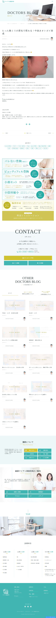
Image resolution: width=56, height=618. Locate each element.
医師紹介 (41, 492)
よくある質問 (46, 457)
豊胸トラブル (38, 148)
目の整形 (5, 563)
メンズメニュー (48, 560)
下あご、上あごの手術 (31, 146)
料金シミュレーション (34, 596)
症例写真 (32, 454)
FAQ (45, 587)
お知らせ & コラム (18, 592)
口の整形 (5, 569)
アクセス (17, 496)
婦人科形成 (19, 560)
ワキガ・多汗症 (21, 146)
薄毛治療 (47, 563)
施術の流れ (17, 591)
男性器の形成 (15, 148)
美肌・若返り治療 (34, 560)
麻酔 (46, 566)
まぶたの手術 (8, 146)
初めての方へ (32, 450)
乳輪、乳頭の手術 (42, 146)
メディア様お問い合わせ (35, 611)
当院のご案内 (17, 492)
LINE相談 (40, 263)
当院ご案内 (16, 587)
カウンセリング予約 (28, 257)
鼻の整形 (5, 566)
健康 (49, 146)
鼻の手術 (45, 148)
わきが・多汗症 (20, 566)
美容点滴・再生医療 (35, 563)
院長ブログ (23, 23)
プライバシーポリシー (20, 611)
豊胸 (32, 148)
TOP (54, 615)
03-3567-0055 (26, 251)
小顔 (9, 148)
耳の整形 (5, 572)
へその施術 (19, 569)
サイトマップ (28, 611)
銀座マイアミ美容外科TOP (12, 23)
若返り (27, 148)
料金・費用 (45, 454)
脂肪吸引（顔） (6, 560)
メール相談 (16, 263)
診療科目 (31, 587)
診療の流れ (45, 450)
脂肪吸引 (22, 148)
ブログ (14, 146)
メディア (41, 496)
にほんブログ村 (5, 109)
